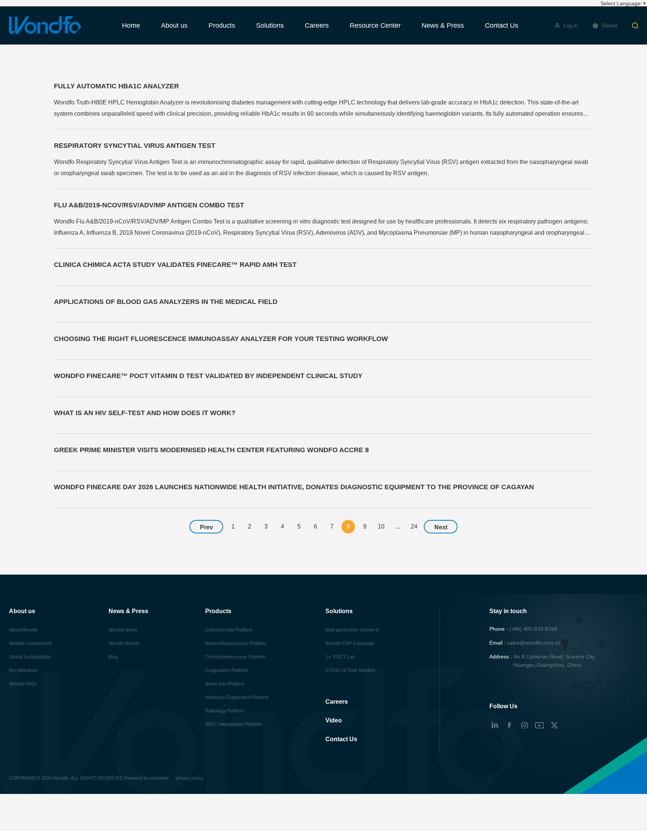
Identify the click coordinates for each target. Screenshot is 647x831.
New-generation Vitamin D (352, 630)
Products (222, 25)
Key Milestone (23, 670)
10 (381, 526)
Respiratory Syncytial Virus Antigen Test (134, 145)
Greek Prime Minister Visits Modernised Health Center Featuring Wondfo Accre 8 (211, 450)
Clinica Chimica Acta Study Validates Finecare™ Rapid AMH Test (175, 264)
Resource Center (375, 25)
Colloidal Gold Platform (228, 630)
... (397, 526)
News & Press (443, 25)
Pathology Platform (224, 710)
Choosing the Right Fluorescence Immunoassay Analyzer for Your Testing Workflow (221, 339)
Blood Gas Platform (224, 684)
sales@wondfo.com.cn (534, 643)
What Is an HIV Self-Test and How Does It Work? (145, 413)
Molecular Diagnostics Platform (236, 697)
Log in (570, 25)
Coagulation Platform (226, 670)
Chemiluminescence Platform (235, 657)
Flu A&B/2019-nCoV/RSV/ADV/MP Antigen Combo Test (149, 205)
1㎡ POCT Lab (340, 657)
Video (333, 720)
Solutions (270, 25)
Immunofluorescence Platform (235, 643)
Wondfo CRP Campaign (349, 643)
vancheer (159, 778)
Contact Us (501, 25)
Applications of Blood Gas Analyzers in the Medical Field (165, 301)
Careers (317, 25)
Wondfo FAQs (23, 684)
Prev (206, 527)
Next (440, 527)
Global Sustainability (30, 657)
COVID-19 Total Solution (350, 670)
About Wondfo (23, 630)
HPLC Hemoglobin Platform (233, 724)
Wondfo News (123, 630)
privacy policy (189, 778)
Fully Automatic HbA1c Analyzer (116, 86)
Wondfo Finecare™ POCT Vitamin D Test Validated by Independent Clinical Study (208, 376)
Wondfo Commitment (30, 643)
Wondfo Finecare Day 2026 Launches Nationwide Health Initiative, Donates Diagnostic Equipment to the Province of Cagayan (294, 487)
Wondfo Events (124, 643)
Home (131, 25)
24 (414, 526)
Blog (113, 657)
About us (174, 25)
